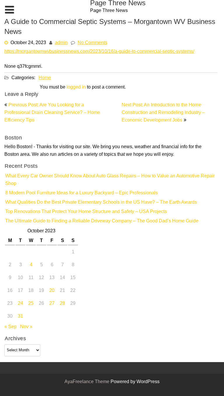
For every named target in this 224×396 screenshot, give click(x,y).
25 (31, 303)
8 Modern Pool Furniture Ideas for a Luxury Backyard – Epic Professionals (81, 193)
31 (20, 316)
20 (52, 291)
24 (20, 303)
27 (52, 303)
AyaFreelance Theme (87, 382)
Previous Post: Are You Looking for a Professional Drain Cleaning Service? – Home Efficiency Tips (52, 112)
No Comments (92, 43)
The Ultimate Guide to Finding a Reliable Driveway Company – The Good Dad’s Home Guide (101, 221)
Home (44, 78)
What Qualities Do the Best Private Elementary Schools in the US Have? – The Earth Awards (101, 202)
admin (61, 43)
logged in (76, 87)
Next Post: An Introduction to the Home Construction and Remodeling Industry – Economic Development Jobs (163, 112)
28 (62, 303)
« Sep (10, 327)
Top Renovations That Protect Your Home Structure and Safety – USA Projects (86, 212)
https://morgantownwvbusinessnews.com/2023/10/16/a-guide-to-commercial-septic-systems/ (99, 52)
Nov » (26, 327)
